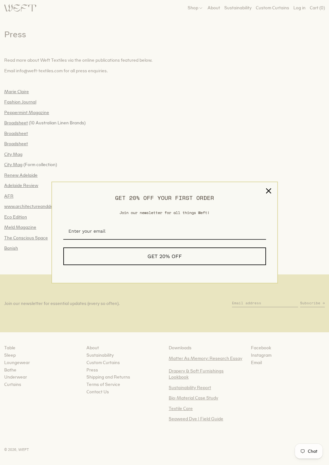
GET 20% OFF (164, 256)
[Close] (268, 191)
